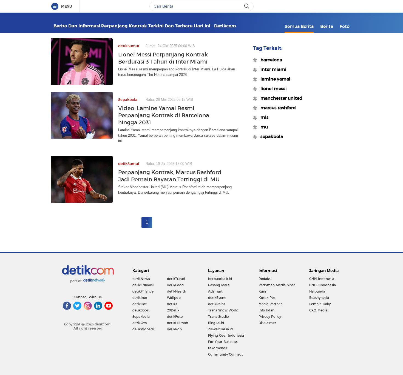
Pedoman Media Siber (277, 285)
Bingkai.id (216, 323)
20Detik (173, 310)
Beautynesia (319, 298)
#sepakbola (270, 136)
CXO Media (318, 310)
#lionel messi (272, 88)
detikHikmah (177, 323)
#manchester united (279, 98)
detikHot (139, 304)
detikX (172, 304)
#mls (263, 117)
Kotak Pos (267, 298)
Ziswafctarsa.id (220, 329)
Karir (262, 291)
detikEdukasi (143, 285)
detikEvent (217, 298)
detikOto (139, 323)
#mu (262, 127)
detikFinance (143, 291)
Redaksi (265, 279)
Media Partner (270, 304)
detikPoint (216, 304)
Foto (345, 26)
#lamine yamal (273, 79)
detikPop (174, 329)
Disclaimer (267, 323)
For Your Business (223, 342)
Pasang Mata (218, 285)
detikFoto (175, 316)
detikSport (141, 310)
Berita (326, 26)
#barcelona (269, 59)
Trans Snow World (223, 310)
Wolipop (174, 298)
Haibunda (317, 291)
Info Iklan (266, 310)
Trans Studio (218, 316)
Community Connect (225, 354)
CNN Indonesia (321, 279)
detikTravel (176, 279)
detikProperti (143, 329)
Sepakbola (141, 316)
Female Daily (320, 304)
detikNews (141, 279)
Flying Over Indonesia (226, 335)
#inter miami (271, 69)
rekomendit (218, 348)
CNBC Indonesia (322, 285)
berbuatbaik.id (220, 279)
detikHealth (176, 291)
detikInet (139, 298)
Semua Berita (299, 26)
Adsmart (215, 291)
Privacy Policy (270, 316)
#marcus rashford (276, 107)
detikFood (175, 285)
